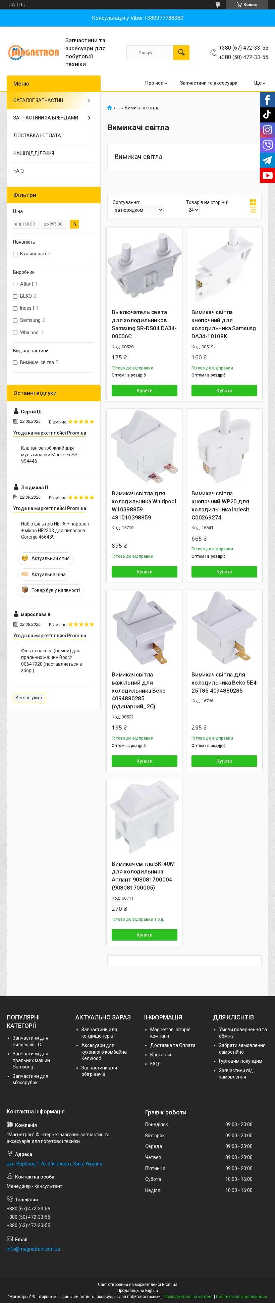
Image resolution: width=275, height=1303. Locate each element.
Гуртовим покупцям (240, 1061)
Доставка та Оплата (173, 1045)
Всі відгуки (27, 697)
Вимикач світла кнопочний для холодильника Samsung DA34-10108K (223, 324)
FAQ (154, 1063)
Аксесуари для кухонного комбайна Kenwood (104, 1052)
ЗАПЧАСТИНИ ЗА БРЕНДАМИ (45, 117)
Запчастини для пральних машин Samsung (31, 1060)
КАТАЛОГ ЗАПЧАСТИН (38, 100)
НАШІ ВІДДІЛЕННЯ (33, 153)
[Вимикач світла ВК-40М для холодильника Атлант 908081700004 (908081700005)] (144, 817)
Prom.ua (169, 1284)
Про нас (154, 83)
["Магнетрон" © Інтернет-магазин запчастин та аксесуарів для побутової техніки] (33, 52)
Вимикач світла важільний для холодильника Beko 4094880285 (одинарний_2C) (139, 690)
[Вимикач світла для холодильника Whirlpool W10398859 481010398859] (144, 447)
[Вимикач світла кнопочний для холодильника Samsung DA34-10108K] (224, 265)
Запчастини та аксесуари (208, 83)
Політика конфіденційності (241, 1296)
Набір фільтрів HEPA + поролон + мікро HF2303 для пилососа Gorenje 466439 (55, 530)
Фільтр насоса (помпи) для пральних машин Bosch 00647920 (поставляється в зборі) (51, 660)
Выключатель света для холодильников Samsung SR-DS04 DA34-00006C (144, 324)
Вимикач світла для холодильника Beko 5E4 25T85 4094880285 (224, 682)
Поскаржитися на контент (188, 1296)
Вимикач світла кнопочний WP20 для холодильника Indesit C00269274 (220, 505)
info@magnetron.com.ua (33, 1249)
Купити (145, 390)
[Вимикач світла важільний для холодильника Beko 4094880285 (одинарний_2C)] (144, 628)
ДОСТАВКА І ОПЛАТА (37, 135)
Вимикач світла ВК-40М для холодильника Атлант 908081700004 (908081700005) (143, 875)
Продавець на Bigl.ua (137, 1290)
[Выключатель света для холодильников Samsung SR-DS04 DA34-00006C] (144, 265)
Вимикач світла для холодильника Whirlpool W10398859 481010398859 (144, 505)
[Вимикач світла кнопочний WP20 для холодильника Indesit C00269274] (224, 447)
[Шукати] (181, 52)
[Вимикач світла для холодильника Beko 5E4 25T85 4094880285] (224, 628)
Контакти (160, 1054)
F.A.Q (18, 170)
